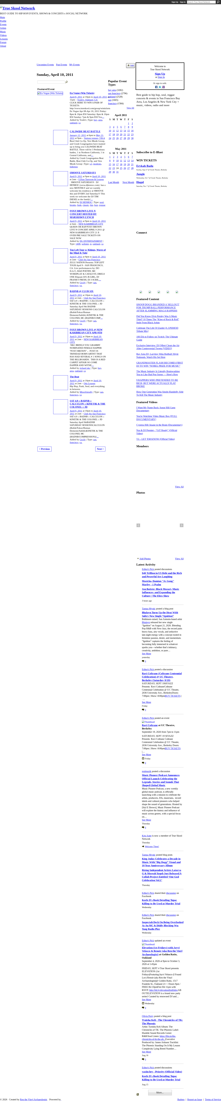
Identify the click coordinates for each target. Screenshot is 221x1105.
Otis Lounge (89, 383)
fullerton (74, 167)
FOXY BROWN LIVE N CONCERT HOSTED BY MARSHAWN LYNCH (83, 214)
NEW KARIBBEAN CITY (90, 224)
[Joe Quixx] (140, 470)
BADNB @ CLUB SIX (82, 291)
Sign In (183, 2)
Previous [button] (138, 525)
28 (125, 138)
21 (125, 134)
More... (160, 1092)
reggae (102, 205)
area (100, 120)
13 (121, 130)
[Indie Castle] (154, 462)
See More (146, 653)
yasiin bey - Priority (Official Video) (162, 1071)
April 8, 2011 (76, 97)
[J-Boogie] (154, 478)
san (94, 282)
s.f (91, 164)
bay (95, 120)
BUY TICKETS (173, 696)
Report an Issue (194, 1099)
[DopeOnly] (140, 454)
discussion (171, 893)
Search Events (66, 82)
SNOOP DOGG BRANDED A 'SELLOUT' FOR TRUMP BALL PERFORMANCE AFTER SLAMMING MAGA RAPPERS (157, 307)
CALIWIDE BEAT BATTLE (85, 131)
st (90, 244)
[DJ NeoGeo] (162, 462)
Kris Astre (147, 835)
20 (121, 134)
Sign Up (175, 2)
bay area (112, 90)
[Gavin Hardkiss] (154, 454)
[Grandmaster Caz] (169, 462)
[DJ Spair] (176, 478)
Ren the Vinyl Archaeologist (33, 1099)
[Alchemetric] (169, 470)
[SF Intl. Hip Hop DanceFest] (176, 462)
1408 (78, 244)
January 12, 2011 (78, 135)
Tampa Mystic (148, 608)
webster (85, 244)
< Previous (44, 449)
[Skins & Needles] (154, 470)
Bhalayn (146, 622)
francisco (74, 285)
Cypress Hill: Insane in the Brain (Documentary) (159, 425)
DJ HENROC (86, 202)
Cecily (83, 282)
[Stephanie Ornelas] (176, 454)
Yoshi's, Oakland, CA (87, 100)
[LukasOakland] (162, 454)
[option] (160, 525)
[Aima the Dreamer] (176, 470)
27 (121, 138)
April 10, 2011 (100, 97)
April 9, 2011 (76, 176)
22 (128, 134)
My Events (74, 64)
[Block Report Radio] (147, 462)
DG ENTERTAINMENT (91, 241)
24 (110, 138)
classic (86, 205)
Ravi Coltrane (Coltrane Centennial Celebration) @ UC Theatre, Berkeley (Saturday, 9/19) (162, 677)
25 (113, 138)
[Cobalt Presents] (162, 478)
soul (102, 202)
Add (132, 65)
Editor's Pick (148, 569)
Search (218, 2)
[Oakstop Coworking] (169, 454)
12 (117, 130)
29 (128, 138)
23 (132, 134)
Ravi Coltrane (150, 725)
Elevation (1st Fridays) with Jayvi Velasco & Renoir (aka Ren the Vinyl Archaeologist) (162, 951)
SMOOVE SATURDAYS (83, 172)
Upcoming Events (45, 64)
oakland (73, 123)
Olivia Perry (147, 1016)
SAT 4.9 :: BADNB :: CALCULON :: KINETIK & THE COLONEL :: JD (87, 404)
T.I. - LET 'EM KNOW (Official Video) (155, 439)
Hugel (140, 182)
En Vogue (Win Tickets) (82, 93)
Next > (100, 449)
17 (110, 134)
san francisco (114, 93)
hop (96, 205)
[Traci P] (147, 478)
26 (117, 138)
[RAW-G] (140, 478)
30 (132, 138)
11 (114, 130)
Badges (180, 1099)
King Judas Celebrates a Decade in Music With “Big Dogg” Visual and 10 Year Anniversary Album (161, 862)
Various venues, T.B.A (94, 138)
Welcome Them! (152, 846)
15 (128, 130)
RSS (138, 1094)
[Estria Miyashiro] (162, 470)
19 (117, 134)
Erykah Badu (144, 165)
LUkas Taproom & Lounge (91, 179)
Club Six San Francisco (89, 259)
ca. (81, 285)
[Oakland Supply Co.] (147, 454)
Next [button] (181, 525)
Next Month (128, 182)
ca (79, 123)
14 (125, 130)
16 (132, 130)
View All (130, 108)
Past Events (61, 64)
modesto (97, 164)
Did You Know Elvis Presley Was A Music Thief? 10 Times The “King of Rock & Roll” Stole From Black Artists (157, 319)
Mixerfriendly (86, 392)
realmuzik (146, 771)
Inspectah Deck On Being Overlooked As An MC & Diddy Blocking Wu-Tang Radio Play (162, 925)
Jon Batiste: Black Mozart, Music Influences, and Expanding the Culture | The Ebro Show (160, 592)
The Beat (74, 376)
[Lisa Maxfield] (140, 462)
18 (113, 134)
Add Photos (145, 558)
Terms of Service (213, 1099)
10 (110, 130)
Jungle (140, 174)
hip (91, 205)
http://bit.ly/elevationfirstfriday (163, 990)
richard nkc (85, 368)
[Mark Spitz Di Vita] (169, 478)
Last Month (113, 182)
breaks (73, 205)
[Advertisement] (110, 55)
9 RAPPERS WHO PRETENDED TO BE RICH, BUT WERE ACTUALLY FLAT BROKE (157, 383)
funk (79, 205)
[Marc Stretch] (147, 470)
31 (117, 172)
